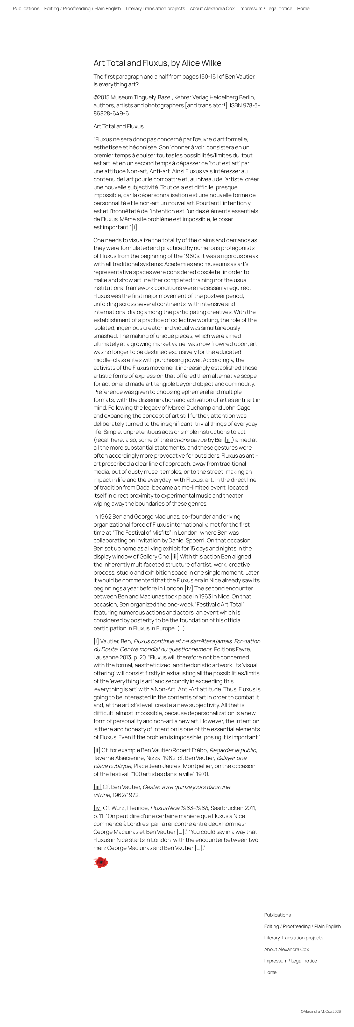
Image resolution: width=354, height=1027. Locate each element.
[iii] (175, 556)
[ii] (228, 440)
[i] (134, 227)
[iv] (189, 588)
